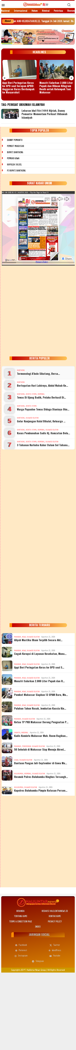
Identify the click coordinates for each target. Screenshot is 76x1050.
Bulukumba (18, 774)
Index (37, 926)
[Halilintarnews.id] (35, 4)
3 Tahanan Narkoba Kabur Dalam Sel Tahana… (43, 444)
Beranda (20, 911)
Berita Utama (31, 394)
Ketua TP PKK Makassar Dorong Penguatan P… (41, 722)
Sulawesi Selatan (32, 418)
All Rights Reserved (56, 970)
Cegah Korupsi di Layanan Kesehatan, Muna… (40, 653)
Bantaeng (21, 370)
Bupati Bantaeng (15, 152)
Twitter (56, 945)
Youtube (56, 955)
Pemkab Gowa (13, 158)
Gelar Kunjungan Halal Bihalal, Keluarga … (41, 421)
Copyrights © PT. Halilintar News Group (28, 970)
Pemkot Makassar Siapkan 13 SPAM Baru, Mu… (41, 694)
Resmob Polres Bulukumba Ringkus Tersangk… (41, 776)
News (24, 637)
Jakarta (17, 733)
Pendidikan (26, 746)
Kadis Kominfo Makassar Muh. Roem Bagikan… (41, 735)
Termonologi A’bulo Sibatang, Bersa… (38, 373)
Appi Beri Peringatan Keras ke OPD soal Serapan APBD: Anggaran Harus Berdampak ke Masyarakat (18, 87)
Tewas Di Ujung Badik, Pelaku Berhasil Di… (41, 397)
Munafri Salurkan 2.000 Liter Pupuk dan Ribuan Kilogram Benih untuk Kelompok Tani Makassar (56, 87)
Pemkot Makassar (15, 146)
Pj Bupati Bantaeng (16, 170)
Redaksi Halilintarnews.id (55, 911)
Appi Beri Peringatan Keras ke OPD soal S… (39, 667)
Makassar (17, 637)
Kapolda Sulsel (14, 164)
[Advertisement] (38, 310)
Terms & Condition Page (20, 921)
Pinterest (23, 950)
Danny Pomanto (14, 140)
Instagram (23, 955)
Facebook (23, 945)
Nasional (24, 733)
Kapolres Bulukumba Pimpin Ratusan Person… (40, 790)
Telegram (40, 961)
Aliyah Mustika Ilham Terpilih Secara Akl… (38, 640)
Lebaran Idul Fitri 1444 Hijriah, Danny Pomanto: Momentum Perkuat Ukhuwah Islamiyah (44, 114)
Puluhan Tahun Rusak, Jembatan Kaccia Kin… (40, 708)
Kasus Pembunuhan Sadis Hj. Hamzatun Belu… (43, 433)
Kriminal (41, 394)
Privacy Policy (55, 921)
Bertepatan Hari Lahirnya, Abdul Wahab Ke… (42, 385)
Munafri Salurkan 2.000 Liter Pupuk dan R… (39, 681)
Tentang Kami (20, 916)
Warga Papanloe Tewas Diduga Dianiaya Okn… (43, 409)
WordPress (56, 950)
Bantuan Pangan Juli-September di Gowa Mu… (40, 763)
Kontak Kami (55, 916)
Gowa (16, 760)
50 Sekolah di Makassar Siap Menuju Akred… (40, 749)
